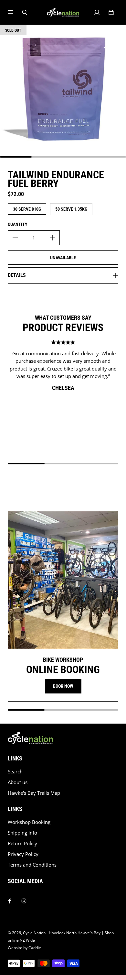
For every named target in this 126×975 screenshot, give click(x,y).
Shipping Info (22, 832)
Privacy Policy (23, 854)
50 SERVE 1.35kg (71, 209)
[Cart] (111, 12)
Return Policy (22, 843)
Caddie (34, 947)
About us (17, 782)
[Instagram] (24, 899)
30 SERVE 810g (27, 209)
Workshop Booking (29, 822)
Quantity (17, 224)
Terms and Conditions (32, 864)
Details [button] (17, 275)
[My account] (97, 12)
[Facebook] (10, 899)
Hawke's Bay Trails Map (34, 793)
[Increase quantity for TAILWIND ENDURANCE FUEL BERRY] (52, 238)
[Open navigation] (15, 12)
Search (15, 771)
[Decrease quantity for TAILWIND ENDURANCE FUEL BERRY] (15, 238)
